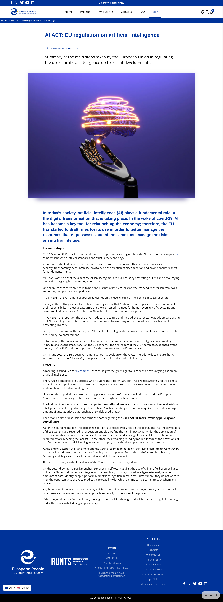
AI (178, 254)
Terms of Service (153, 569)
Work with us (153, 554)
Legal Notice (153, 579)
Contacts (126, 12)
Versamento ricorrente (153, 584)
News (11, 20)
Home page (153, 545)
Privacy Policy (153, 564)
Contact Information (153, 574)
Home (68, 12)
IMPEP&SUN (111, 558)
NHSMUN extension (111, 563)
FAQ (142, 12)
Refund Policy (153, 559)
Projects (85, 12)
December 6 (83, 371)
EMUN (111, 553)
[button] (17, 588)
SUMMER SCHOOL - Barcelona (111, 568)
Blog (155, 12)
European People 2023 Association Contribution (111, 574)
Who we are (105, 12)
